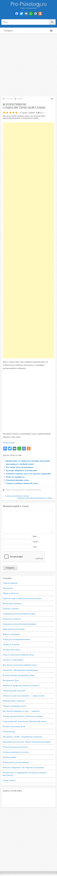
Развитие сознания (11, 608)
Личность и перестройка (13, 660)
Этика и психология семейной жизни (23, 490)
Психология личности (12, 619)
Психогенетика (9, 731)
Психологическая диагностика (15, 747)
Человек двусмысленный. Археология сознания (23, 716)
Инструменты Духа (11, 680)
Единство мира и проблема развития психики (22, 598)
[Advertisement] (28, 65)
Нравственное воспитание (14, 629)
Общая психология (10, 593)
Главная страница (10, 583)
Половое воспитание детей (14, 726)
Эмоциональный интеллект (14, 690)
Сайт (35, 547)
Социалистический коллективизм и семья (35, 498)
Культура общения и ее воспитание (21, 470)
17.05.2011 (9, 99)
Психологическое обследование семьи (18, 675)
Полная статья (8, 442)
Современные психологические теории (19, 614)
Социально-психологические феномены (19, 624)
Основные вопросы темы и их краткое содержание (28, 473)
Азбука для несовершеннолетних (16, 639)
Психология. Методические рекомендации (20, 670)
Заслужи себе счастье (11, 649)
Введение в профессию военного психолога (21, 685)
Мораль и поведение (11, 634)
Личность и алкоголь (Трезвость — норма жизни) (24, 696)
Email (36, 541)
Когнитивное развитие (12, 603)
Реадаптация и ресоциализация (16, 762)
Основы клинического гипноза (16, 752)
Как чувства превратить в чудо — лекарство (21, 711)
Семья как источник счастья (15, 496)
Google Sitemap (9, 780)
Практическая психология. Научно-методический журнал (27, 742)
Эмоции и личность (11, 644)
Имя (35, 536)
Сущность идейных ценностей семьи (22, 483)
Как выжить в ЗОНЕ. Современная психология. (22, 737)
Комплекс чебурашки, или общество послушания (23, 767)
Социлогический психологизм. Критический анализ (25, 721)
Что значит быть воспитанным (19, 467)
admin (20, 99)
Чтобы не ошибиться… (16, 477)
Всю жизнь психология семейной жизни (20, 665)
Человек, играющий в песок (14, 706)
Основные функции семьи (17, 480)
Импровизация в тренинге (14, 701)
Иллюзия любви (9, 757)
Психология (8, 588)
